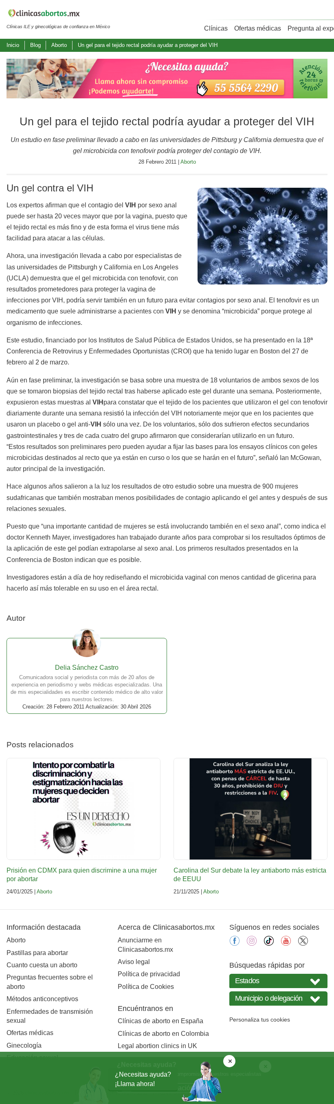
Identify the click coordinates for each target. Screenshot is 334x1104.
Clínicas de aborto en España (160, 1020)
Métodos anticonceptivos (42, 998)
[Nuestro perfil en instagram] (251, 943)
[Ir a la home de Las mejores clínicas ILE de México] (58, 14)
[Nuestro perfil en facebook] (234, 943)
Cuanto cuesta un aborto (42, 965)
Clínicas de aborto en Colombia (163, 1033)
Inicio (13, 45)
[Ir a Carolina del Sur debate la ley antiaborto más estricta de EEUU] (250, 809)
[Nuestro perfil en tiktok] (269, 943)
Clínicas (216, 28)
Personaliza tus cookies (259, 1019)
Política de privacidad (149, 974)
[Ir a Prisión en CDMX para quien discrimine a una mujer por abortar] (83, 809)
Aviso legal (134, 961)
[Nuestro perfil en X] (303, 943)
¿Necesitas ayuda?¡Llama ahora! (143, 1079)
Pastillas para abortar (37, 952)
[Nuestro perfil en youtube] (286, 943)
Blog (35, 45)
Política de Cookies (146, 986)
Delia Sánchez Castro (87, 667)
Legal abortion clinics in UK (157, 1045)
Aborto (59, 45)
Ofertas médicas (257, 28)
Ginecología (24, 1045)
